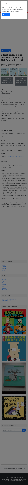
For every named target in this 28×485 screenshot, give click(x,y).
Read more (6, 15)
